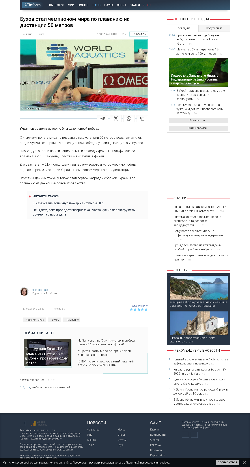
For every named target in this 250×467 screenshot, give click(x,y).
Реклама (155, 445)
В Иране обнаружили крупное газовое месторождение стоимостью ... (199, 401)
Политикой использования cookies (147, 462)
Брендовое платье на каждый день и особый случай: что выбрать (198, 247)
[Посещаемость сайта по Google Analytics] (39, 423)
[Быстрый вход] (214, 5)
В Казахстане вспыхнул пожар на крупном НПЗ (68, 203)
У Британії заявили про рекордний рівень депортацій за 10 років (105, 353)
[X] (116, 118)
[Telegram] (102, 118)
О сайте (154, 439)
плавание (73, 319)
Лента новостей (197, 128)
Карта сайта (157, 455)
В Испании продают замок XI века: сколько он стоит (193, 339)
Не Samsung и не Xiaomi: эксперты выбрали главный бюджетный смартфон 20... (107, 342)
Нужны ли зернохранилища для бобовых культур (200, 257)
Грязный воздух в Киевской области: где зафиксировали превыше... (200, 361)
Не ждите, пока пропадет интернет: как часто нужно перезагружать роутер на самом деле (84, 212)
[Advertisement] (84, 255)
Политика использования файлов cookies (51, 449)
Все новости (197, 120)
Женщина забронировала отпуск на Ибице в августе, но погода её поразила (198, 303)
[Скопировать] (142, 118)
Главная (155, 429)
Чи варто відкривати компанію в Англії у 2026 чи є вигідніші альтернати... (200, 209)
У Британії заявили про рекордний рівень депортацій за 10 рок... (200, 391)
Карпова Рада (39, 289)
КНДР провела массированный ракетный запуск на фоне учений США (106, 363)
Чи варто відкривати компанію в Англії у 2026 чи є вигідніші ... (200, 371)
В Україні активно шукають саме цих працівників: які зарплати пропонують (200, 95)
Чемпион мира (35, 319)
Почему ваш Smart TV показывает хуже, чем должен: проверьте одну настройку (199, 109)
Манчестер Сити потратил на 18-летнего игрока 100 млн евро (199, 51)
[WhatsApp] (129, 118)
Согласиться (228, 462)
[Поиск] (225, 5)
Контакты (156, 450)
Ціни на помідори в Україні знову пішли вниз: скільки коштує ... (199, 381)
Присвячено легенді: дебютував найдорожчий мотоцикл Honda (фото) (197, 39)
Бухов (55, 319)
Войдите (25, 387)
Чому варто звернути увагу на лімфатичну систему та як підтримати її (198, 235)
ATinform (32, 5)
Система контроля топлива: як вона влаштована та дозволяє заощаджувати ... (197, 221)
